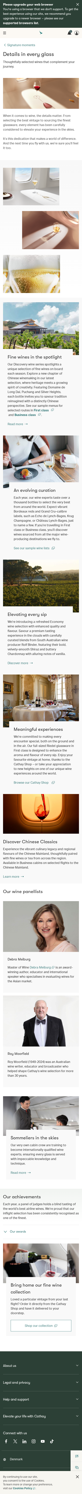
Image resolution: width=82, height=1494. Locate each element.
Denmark (16, 1459)
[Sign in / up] (76, 33)
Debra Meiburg (41, 967)
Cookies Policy (22, 1488)
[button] (77, 1476)
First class (42, 410)
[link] (41, 328)
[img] (77, 4)
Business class (25, 415)
